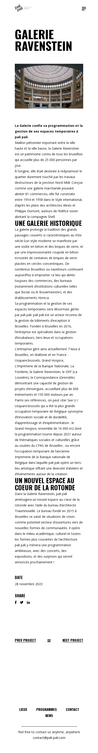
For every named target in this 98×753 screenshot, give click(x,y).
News (49, 715)
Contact (72, 709)
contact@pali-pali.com (49, 737)
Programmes (46, 709)
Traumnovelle (25, 511)
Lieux (23, 709)
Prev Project (25, 640)
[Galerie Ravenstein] (49, 86)
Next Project (72, 640)
